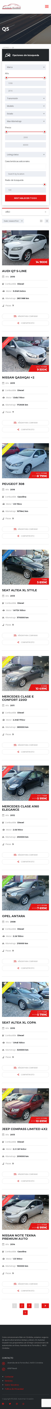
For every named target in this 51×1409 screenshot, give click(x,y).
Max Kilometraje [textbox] (14, 121)
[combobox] (25, 67)
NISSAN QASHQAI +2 (18, 377)
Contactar (9, 1376)
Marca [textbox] (10, 67)
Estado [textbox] (10, 113)
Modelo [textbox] (10, 106)
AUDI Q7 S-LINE (14, 271)
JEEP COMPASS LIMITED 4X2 (24, 1129)
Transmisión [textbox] (12, 98)
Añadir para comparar (27, 316)
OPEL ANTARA (13, 916)
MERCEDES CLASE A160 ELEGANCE (20, 808)
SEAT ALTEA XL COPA (19, 1022)
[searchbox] (8, 166)
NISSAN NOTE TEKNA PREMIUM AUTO (19, 1237)
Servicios (9, 1380)
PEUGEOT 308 (13, 484)
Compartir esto (27, 323)
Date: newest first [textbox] (11, 221)
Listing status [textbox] (13, 154)
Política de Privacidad (14, 1389)
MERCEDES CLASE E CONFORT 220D (18, 698)
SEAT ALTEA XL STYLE (19, 590)
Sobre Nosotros (12, 1385)
